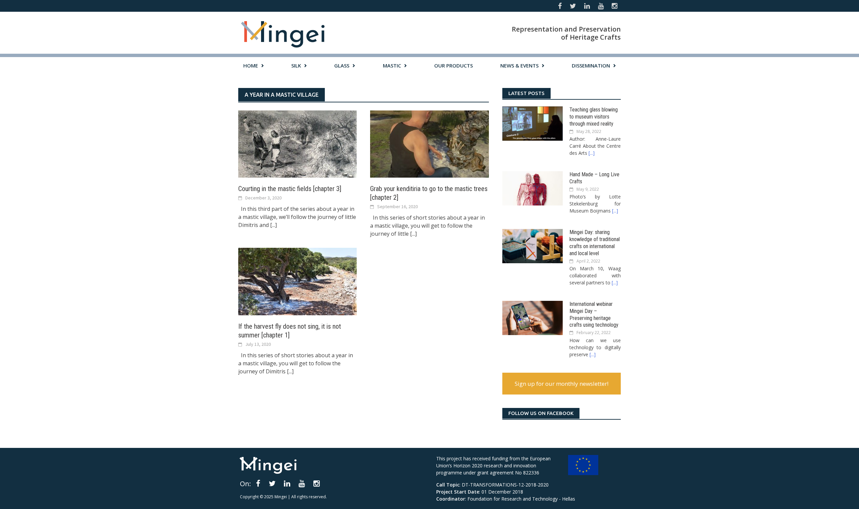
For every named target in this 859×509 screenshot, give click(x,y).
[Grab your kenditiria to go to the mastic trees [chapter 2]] (429, 143)
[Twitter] (272, 483)
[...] (273, 225)
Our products (453, 65)
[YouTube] (301, 483)
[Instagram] (316, 483)
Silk (296, 65)
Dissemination (591, 65)
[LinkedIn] (287, 483)
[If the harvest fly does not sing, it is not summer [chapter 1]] (297, 281)
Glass (341, 65)
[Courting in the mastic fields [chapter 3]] (297, 143)
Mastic (392, 65)
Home (250, 65)
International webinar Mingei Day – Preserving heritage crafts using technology (593, 314)
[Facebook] (258, 483)
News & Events (519, 65)
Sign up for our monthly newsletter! (561, 383)
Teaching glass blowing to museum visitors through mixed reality (593, 116)
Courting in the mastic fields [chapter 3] (289, 189)
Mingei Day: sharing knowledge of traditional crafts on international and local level (594, 242)
